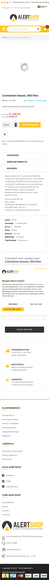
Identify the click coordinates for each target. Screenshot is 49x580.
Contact (5, 511)
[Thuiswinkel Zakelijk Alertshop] (42, 6)
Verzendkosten (20, 349)
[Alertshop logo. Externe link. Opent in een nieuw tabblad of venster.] (10, 272)
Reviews (12, 168)
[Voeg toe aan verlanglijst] (4, 134)
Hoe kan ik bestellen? (10, 423)
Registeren (6, 436)
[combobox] (24, 29)
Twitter (8, 481)
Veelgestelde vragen (10, 432)
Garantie (17, 379)
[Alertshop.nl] (24, 17)
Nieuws (5, 506)
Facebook (10, 475)
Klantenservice (8, 415)
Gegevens (13, 155)
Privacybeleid (40, 268)
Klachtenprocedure (10, 419)
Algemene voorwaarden (12, 451)
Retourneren (7, 459)
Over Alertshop (8, 502)
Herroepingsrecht (9, 427)
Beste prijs (18, 364)
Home (4, 37)
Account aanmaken (22, 8)
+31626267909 (12, 487)
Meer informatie (17, 161)
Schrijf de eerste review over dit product (18, 106)
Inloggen (6, 8)
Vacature (6, 514)
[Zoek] (38, 29)
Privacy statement (9, 455)
